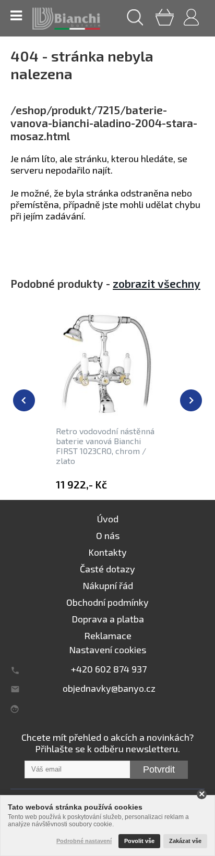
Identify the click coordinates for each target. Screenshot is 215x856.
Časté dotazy (107, 568)
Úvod (107, 518)
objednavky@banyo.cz (109, 688)
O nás (108, 535)
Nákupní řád (107, 585)
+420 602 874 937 (109, 669)
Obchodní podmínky (107, 602)
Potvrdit (159, 769)
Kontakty (107, 552)
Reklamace (108, 635)
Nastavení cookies (107, 649)
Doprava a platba (107, 619)
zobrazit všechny (156, 283)
